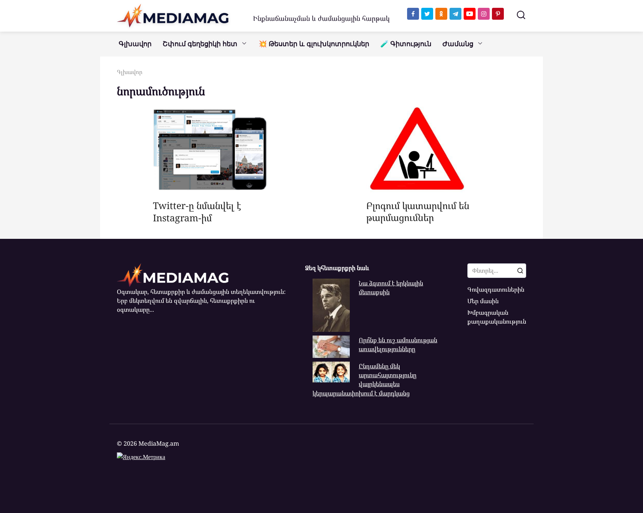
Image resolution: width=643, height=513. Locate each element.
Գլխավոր (135, 44)
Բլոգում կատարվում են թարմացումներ (417, 211)
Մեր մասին (483, 301)
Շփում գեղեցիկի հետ (200, 44)
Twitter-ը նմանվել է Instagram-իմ (197, 211)
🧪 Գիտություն (405, 44)
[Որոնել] (520, 270)
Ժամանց (457, 44)
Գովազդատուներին (495, 289)
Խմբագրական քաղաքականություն (496, 317)
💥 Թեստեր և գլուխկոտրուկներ (314, 44)
